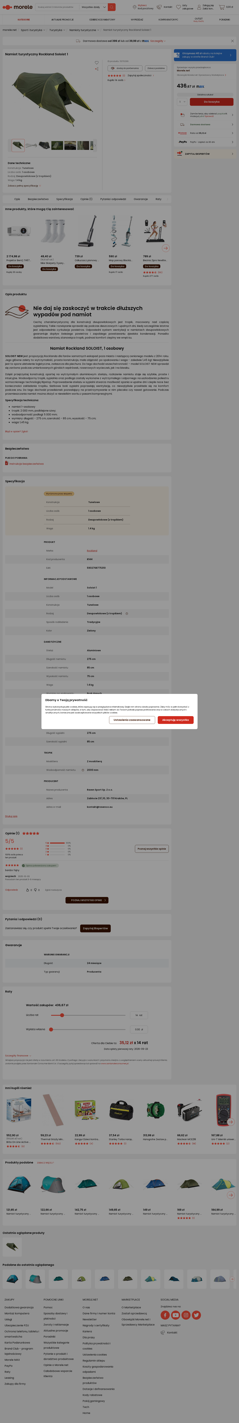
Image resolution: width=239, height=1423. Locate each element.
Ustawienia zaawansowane (132, 720)
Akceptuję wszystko (175, 720)
